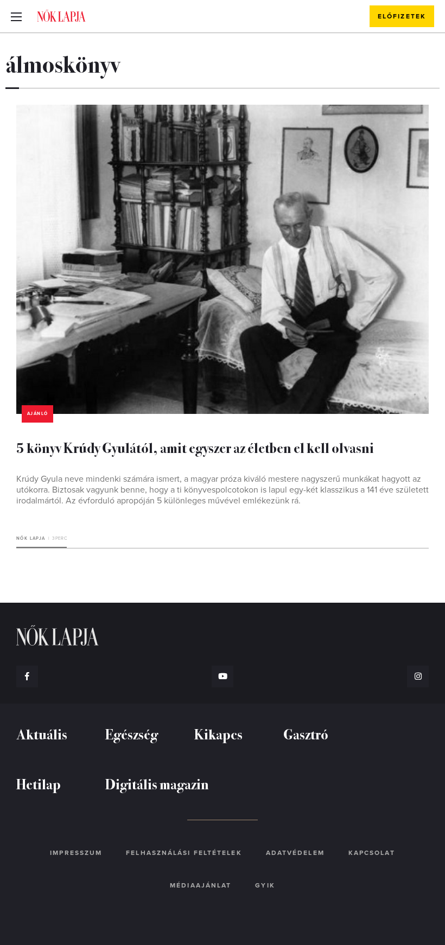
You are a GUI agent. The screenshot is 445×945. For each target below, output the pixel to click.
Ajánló (37, 413)
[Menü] (16, 16)
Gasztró (305, 734)
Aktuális (41, 734)
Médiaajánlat (200, 885)
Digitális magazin (157, 784)
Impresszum (76, 853)
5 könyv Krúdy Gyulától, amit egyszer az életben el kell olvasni (195, 447)
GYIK (265, 885)
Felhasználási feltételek (183, 853)
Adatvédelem (295, 853)
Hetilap (38, 784)
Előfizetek (402, 16)
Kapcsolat (371, 853)
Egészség (131, 734)
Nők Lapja (61, 16)
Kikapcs (218, 734)
